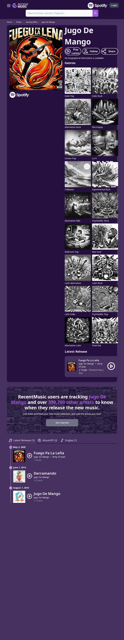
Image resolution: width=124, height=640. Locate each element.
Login (114, 5)
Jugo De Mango (48, 22)
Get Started (62, 422)
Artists (19, 22)
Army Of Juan (58, 456)
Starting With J (32, 22)
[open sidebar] (8, 5)
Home (9, 22)
